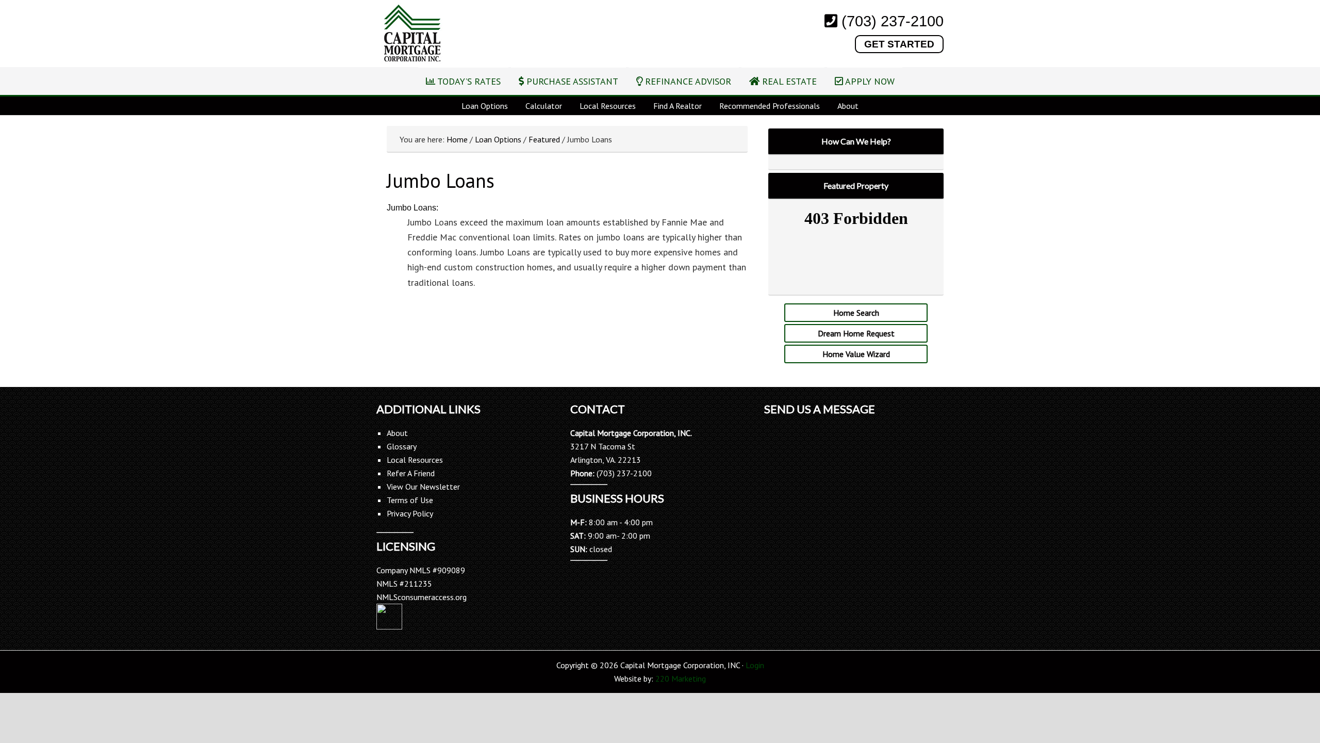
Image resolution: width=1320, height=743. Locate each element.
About (848, 106)
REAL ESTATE (788, 81)
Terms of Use (410, 500)
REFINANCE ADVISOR (686, 81)
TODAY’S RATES (468, 81)
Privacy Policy (410, 513)
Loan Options (484, 106)
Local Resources (608, 106)
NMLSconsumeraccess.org (421, 597)
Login (755, 665)
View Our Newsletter (423, 486)
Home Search (856, 313)
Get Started (899, 44)
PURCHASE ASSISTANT (571, 81)
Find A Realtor (677, 106)
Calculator (543, 106)
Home (457, 139)
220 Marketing (680, 678)
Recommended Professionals (769, 106)
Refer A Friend (411, 473)
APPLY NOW (869, 81)
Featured (544, 139)
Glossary (402, 446)
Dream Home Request (856, 333)
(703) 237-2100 (893, 21)
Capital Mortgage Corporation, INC (412, 34)
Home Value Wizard (856, 354)
